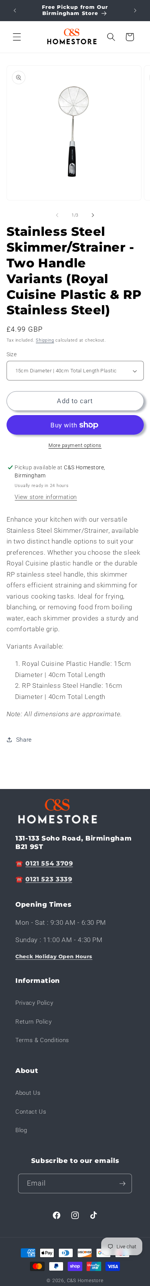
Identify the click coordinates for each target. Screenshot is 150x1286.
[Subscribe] (122, 1184)
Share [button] (24, 739)
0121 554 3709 (49, 863)
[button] (17, 37)
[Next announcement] (135, 10)
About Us (27, 1092)
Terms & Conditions (42, 1040)
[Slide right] (92, 215)
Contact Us (31, 1111)
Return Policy (33, 1021)
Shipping (45, 340)
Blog (21, 1130)
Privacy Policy (34, 1002)
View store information (46, 497)
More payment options (75, 445)
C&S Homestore (85, 1280)
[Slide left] (57, 215)
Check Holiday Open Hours (53, 956)
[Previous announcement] (15, 10)
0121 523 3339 (48, 879)
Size (12, 354)
